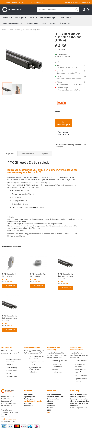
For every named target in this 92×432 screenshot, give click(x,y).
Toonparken (28, 405)
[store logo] (11, 9)
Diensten (50, 401)
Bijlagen (45, 154)
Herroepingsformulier (78, 408)
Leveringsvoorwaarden (79, 399)
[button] (17, 88)
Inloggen (68, 2)
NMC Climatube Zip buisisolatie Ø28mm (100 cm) (9, 318)
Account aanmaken (82, 2)
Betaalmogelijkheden (78, 397)
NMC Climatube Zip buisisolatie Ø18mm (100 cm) (65, 276)
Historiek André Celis (55, 397)
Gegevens (10, 154)
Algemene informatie (78, 394)
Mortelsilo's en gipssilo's (80, 371)
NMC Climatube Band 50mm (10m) (10, 275)
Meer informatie (28, 154)
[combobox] (58, 9)
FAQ (48, 412)
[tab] (10, 153)
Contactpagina (29, 399)
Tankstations (38, 2)
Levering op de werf (59, 361)
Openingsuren (29, 397)
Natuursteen (27, 2)
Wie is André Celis (54, 394)
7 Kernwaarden (53, 399)
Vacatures (51, 405)
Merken (50, 408)
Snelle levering (11, 367)
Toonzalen (28, 403)
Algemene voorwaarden (79, 401)
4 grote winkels (11, 376)
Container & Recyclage (12, 2)
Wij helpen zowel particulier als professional (35, 369)
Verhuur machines (82, 375)
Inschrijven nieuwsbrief (33, 401)
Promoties (74, 405)
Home (4, 30)
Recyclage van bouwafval (80, 365)
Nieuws (50, 403)
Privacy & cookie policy (79, 403)
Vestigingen (28, 394)
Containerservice (81, 361)
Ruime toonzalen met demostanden (37, 357)
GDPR (49, 410)
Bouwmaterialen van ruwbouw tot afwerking (13, 362)
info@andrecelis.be (8, 419)
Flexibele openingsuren (57, 371)
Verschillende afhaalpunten (57, 365)
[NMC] (62, 107)
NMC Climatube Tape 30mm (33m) (38, 275)
